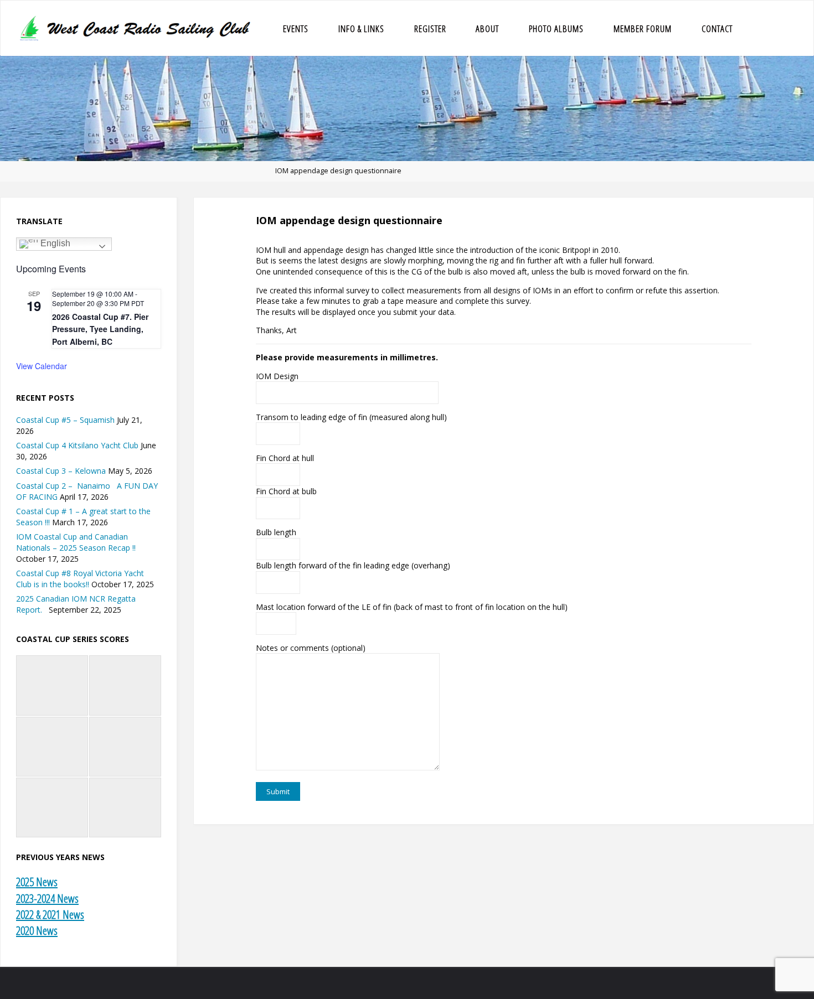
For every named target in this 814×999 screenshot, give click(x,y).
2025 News (37, 881)
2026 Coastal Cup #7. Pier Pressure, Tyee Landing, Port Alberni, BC (100, 329)
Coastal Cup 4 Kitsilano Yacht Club (77, 445)
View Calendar (41, 365)
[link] (759, 28)
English (54, 244)
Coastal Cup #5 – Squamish (65, 420)
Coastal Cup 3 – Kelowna (61, 470)
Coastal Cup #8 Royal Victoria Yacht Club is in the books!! (80, 578)
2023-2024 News (47, 898)
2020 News (37, 930)
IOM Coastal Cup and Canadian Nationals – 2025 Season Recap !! (76, 542)
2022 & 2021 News (50, 914)
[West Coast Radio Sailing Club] (136, 28)
